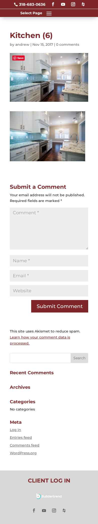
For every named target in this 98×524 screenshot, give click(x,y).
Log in (15, 430)
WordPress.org (23, 453)
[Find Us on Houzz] (83, 2)
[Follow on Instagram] (73, 2)
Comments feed (24, 445)
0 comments (67, 44)
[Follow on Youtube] (63, 2)
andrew (22, 44)
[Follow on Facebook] (53, 2)
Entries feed (21, 437)
